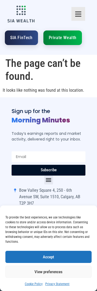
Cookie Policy (34, 284)
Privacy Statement (57, 284)
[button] (48, 180)
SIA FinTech (21, 37)
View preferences (48, 271)
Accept (48, 257)
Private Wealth (63, 37)
